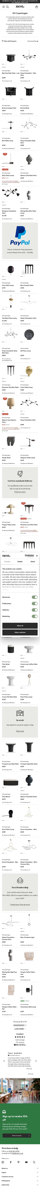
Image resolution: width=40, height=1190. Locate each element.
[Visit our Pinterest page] (18, 1162)
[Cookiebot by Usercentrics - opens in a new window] (25, 555)
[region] (20, 1061)
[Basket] (36, 6)
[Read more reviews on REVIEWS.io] (20, 1045)
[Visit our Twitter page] (34, 1162)
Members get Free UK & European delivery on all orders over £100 (19, 1)
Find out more (20, 492)
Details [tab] (20, 561)
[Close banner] (37, 556)
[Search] (7, 6)
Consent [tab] (7, 561)
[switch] (35, 603)
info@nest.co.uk (17, 1153)
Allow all (20, 626)
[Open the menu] (3, 6)
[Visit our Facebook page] (10, 1162)
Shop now (20, 731)
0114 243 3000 (14, 1151)
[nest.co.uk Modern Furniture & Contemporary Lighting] (20, 6)
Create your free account (20, 904)
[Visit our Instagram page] (3, 1162)
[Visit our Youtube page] (26, 1162)
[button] (4, 1061)
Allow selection (20, 632)
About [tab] (33, 561)
